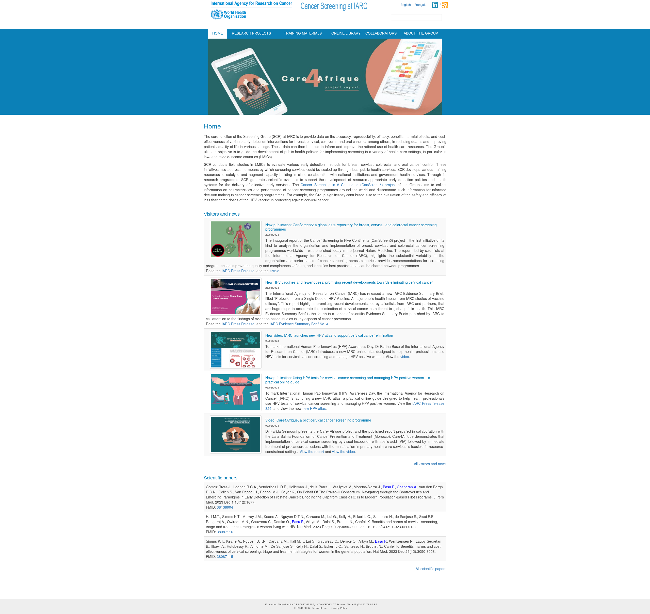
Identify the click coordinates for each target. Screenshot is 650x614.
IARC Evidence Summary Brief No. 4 (299, 323)
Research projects (251, 33)
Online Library (346, 33)
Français (420, 4)
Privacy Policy (339, 608)
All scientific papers (431, 568)
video (404, 356)
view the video (343, 451)
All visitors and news (430, 463)
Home (217, 33)
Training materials (303, 33)
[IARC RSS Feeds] (445, 5)
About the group (421, 33)
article (274, 270)
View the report (312, 451)
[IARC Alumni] (435, 5)
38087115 (225, 556)
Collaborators (381, 33)
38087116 (225, 531)
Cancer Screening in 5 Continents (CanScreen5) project (348, 184)
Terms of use (319, 608)
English (405, 4)
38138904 (225, 507)
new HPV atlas (314, 408)
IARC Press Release (238, 270)
